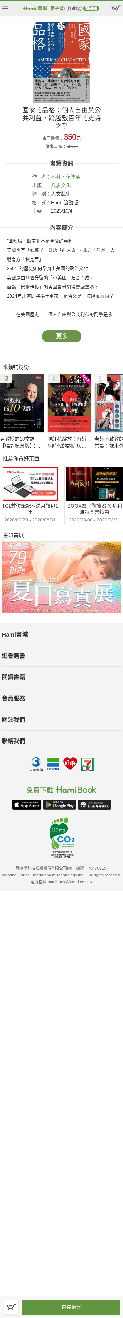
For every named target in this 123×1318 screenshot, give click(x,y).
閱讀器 (91, 8)
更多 (62, 336)
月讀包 (73, 8)
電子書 (57, 8)
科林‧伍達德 (66, 177)
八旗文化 (61, 185)
